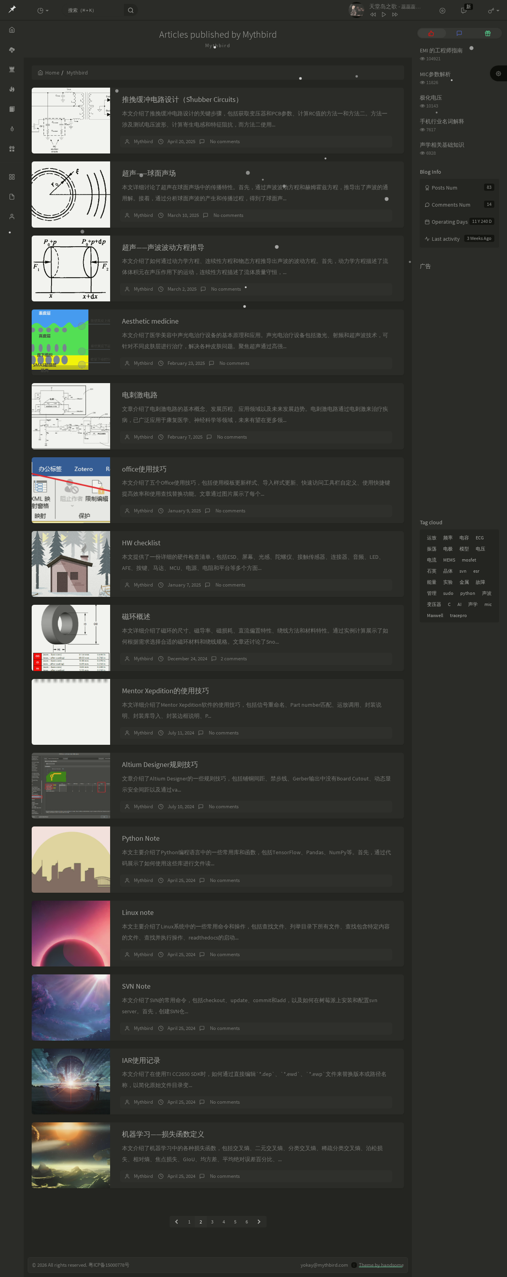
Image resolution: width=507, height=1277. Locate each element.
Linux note (138, 912)
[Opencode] (12, 69)
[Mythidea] (12, 89)
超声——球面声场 (149, 173)
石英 (431, 571)
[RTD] (12, 109)
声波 (487, 593)
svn (463, 571)
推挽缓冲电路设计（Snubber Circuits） (182, 99)
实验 (448, 582)
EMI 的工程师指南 (441, 50)
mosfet (469, 560)
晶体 (448, 571)
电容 (464, 538)
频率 (448, 538)
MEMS (449, 560)
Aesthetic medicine (150, 321)
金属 (464, 582)
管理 (431, 593)
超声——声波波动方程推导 (163, 247)
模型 (464, 549)
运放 (431, 538)
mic (488, 604)
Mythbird (143, 141)
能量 (431, 582)
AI (459, 604)
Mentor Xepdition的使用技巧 (165, 690)
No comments (224, 141)
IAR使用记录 (141, 1060)
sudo (448, 593)
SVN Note (136, 986)
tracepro (458, 615)
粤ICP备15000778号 (109, 1265)
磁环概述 (136, 616)
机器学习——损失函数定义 (163, 1134)
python (467, 593)
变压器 (434, 604)
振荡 (431, 549)
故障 (480, 582)
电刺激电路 (140, 394)
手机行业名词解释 (442, 121)
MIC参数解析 (435, 74)
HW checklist (141, 542)
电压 (480, 549)
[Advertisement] (459, 393)
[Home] (12, 30)
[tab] (431, 33)
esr (476, 571)
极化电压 (431, 97)
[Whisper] (12, 129)
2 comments (234, 658)
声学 (473, 604)
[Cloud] (12, 49)
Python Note (141, 838)
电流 (431, 560)
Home (52, 72)
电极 (448, 549)
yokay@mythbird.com (324, 1265)
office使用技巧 (144, 469)
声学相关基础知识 (442, 144)
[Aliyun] (12, 149)
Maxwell (435, 615)
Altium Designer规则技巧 (160, 764)
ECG (480, 538)
